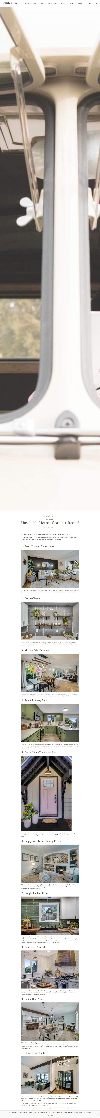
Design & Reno (52, 3)
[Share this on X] (48, 527)
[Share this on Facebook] (44, 527)
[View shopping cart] (97, 3)
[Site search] (90, 3)
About (71, 3)
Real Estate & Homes (30, 3)
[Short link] (51, 527)
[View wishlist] (93, 3)
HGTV (63, 3)
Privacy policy (87, 1112)
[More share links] (55, 527)
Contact (80, 3)
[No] (98, 1114)
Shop (42, 3)
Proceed (50, 1115)
